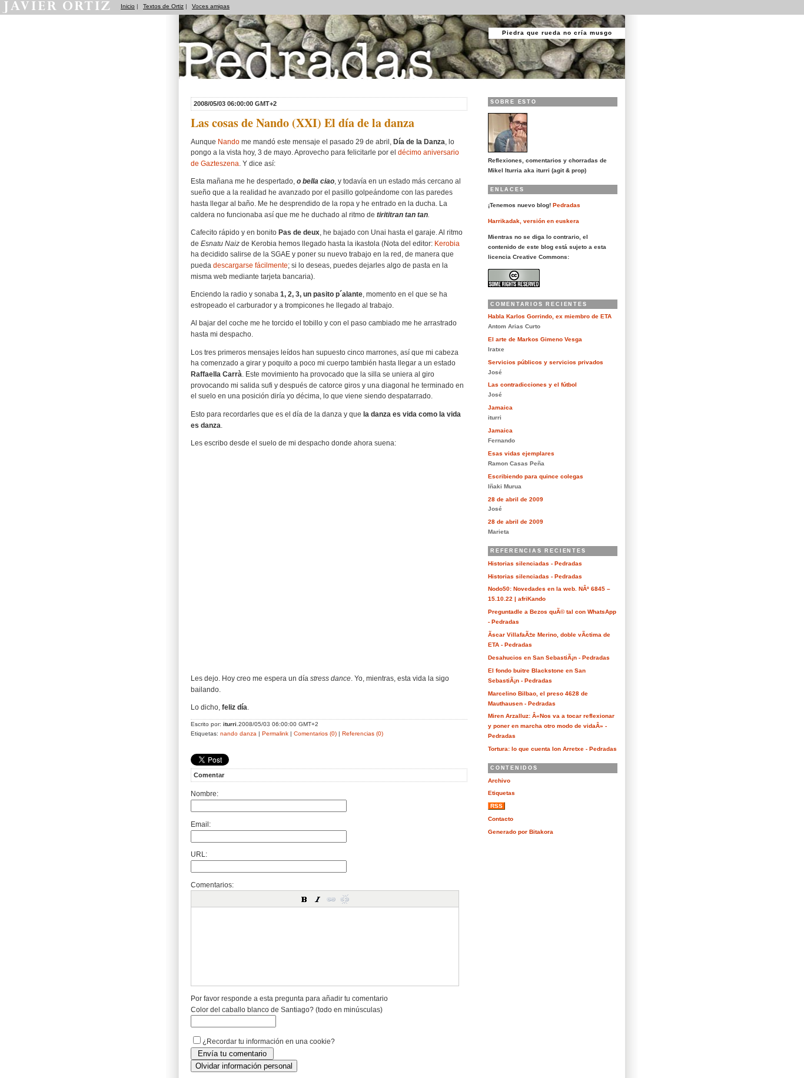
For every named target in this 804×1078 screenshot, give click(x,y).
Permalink (275, 733)
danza (248, 733)
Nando (229, 141)
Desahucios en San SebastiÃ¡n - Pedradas (549, 657)
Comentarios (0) (315, 733)
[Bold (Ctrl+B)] (304, 899)
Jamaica (500, 407)
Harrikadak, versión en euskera (533, 221)
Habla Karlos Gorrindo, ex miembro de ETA (550, 316)
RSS (496, 806)
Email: (201, 824)
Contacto (500, 819)
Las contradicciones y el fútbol (532, 384)
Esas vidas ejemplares (521, 453)
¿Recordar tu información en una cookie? (268, 1041)
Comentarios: (212, 885)
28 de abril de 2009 (515, 499)
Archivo (499, 780)
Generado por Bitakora (520, 832)
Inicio (128, 6)
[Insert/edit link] (331, 899)
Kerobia (447, 243)
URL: (199, 854)
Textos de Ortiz (163, 6)
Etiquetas (501, 793)
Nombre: (204, 793)
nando (229, 733)
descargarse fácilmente (250, 265)
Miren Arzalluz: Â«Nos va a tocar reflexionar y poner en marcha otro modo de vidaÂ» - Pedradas (551, 726)
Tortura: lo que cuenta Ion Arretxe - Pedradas (552, 749)
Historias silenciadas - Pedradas (535, 563)
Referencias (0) (362, 733)
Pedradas (202, 83)
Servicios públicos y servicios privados (545, 362)
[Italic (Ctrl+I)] (317, 899)
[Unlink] (344, 899)
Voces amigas (211, 6)
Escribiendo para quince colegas (535, 476)
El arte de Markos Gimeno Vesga (535, 339)
